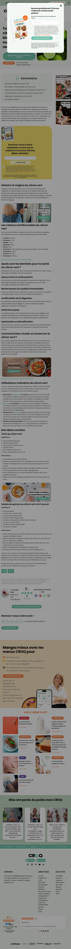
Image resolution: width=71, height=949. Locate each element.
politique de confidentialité (43, 35)
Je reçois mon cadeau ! (42, 38)
